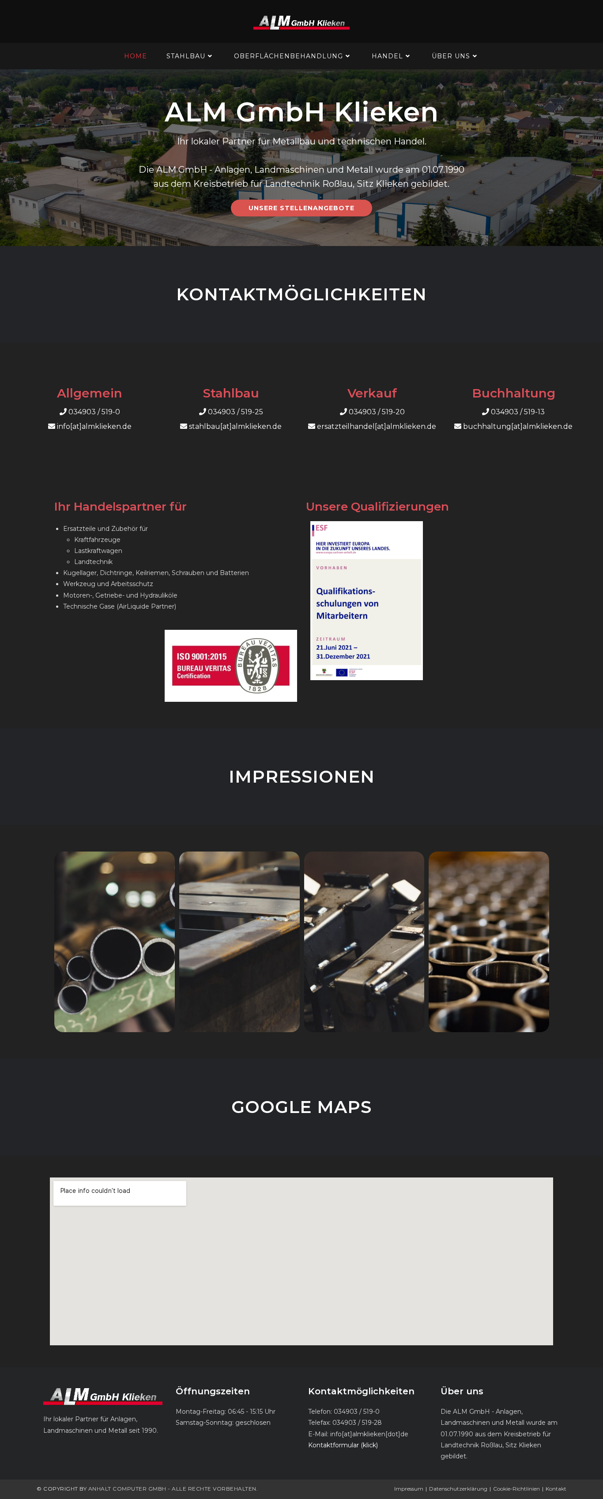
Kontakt (556, 1488)
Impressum (408, 1488)
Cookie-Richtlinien (516, 1488)
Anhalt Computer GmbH (127, 1488)
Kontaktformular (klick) (343, 1445)
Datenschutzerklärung (458, 1488)
